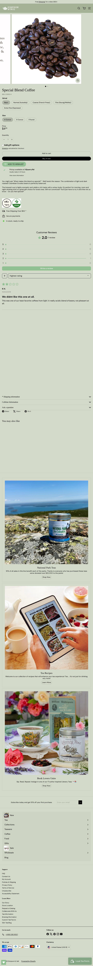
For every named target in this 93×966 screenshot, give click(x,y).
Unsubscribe (6, 891)
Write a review (46, 268)
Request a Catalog (8, 908)
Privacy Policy (7, 885)
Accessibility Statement (10, 894)
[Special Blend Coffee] (15, 443)
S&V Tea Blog (7, 923)
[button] (46, 244)
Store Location (7, 905)
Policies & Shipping (9, 882)
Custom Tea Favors (9, 920)
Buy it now (47, 158)
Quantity (5, 135)
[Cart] (84, 8)
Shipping (5, 148)
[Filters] (4, 275)
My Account (6, 879)
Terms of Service (8, 888)
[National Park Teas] (46, 522)
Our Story (5, 903)
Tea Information (7, 914)
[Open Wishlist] (3, 962)
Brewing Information (9, 917)
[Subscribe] (80, 802)
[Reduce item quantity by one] (4, 139)
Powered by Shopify (28, 961)
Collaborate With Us (9, 911)
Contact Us (6, 876)
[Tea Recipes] (46, 627)
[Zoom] (78, 80)
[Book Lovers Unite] (46, 733)
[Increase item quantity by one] (12, 139)
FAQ (3, 874)
